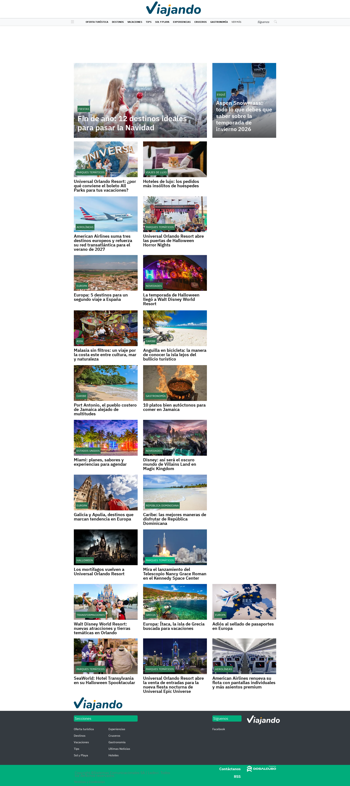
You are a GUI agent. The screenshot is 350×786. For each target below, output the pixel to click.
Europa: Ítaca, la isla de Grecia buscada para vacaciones (174, 626)
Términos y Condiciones (89, 782)
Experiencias (182, 21)
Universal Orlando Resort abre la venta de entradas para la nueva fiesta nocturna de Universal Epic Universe (173, 684)
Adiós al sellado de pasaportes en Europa (243, 626)
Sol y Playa (162, 21)
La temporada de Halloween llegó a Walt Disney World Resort (171, 299)
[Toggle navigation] (71, 22)
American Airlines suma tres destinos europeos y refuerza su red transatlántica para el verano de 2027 (103, 242)
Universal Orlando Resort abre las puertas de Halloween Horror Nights (173, 240)
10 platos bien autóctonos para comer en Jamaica (174, 407)
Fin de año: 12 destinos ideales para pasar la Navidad (132, 123)
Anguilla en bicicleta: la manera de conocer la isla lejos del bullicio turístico (174, 354)
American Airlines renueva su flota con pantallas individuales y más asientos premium (243, 682)
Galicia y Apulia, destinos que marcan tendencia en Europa (103, 517)
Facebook (218, 729)
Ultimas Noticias (119, 749)
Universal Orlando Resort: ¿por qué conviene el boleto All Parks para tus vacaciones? (105, 185)
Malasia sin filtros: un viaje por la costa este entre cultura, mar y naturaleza (105, 354)
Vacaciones (134, 21)
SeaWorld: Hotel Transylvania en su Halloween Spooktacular (104, 680)
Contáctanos (230, 768)
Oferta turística (97, 21)
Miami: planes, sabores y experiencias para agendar (100, 462)
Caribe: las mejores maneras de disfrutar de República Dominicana (174, 519)
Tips (148, 21)
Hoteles (113, 755)
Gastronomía (219, 21)
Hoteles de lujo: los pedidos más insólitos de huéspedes (171, 183)
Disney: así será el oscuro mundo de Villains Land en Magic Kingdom (169, 464)
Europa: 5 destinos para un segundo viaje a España (101, 297)
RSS (237, 776)
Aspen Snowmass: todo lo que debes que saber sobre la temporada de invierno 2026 (244, 116)
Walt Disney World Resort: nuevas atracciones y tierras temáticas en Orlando (102, 628)
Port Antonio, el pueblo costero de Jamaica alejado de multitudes (105, 409)
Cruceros (200, 21)
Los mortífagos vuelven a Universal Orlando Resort (99, 571)
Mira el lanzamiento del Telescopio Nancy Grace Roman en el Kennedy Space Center (174, 573)
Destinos (118, 21)
